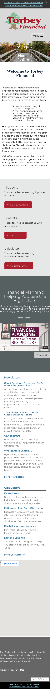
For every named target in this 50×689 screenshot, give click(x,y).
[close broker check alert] (46, 2)
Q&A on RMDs (12, 435)
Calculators (12, 487)
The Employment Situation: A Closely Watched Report (21, 413)
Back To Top (38, 679)
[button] (37, 35)
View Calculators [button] (17, 266)
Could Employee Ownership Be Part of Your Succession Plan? (24, 384)
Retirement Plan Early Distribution (24, 508)
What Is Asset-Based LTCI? (19, 450)
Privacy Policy (7, 670)
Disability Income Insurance (20, 526)
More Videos (25, 318)
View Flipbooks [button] (16, 205)
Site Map (20, 670)
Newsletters (12, 377)
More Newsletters (15, 477)
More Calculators (14, 554)
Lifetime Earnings (14, 538)
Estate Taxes (11, 493)
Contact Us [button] (14, 235)
